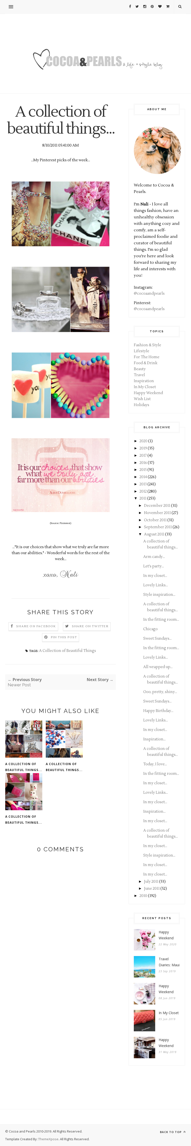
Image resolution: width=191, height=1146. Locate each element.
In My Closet (145, 387)
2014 (143, 477)
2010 (143, 895)
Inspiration (144, 381)
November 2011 (157, 513)
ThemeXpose (48, 1139)
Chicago (150, 629)
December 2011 (157, 505)
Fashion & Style (147, 345)
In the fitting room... (161, 619)
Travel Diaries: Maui (169, 962)
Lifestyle (141, 351)
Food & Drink (145, 363)
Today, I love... (155, 764)
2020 (143, 441)
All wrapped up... (158, 667)
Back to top (171, 1132)
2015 (143, 469)
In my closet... (155, 575)
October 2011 (155, 520)
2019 (143, 448)
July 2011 (151, 881)
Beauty (140, 369)
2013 (143, 484)
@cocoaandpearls (149, 293)
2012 (143, 491)
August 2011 (154, 534)
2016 (143, 462)
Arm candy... (154, 556)
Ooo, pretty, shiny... (160, 692)
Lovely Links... (155, 585)
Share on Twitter (90, 626)
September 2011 (158, 527)
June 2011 (152, 888)
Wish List (142, 399)
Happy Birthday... (158, 710)
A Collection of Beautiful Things (67, 650)
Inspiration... (154, 739)
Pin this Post (64, 637)
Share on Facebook (36, 626)
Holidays (141, 405)
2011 (143, 498)
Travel (139, 375)
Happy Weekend (148, 393)
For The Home (146, 357)
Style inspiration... (159, 594)
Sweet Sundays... (157, 638)
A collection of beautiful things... (23, 767)
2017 (143, 455)
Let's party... (153, 566)
